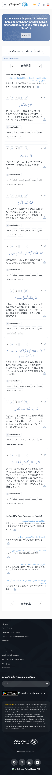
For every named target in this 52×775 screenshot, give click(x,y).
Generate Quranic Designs (12, 632)
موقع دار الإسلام (8, 650)
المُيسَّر (15, 132)
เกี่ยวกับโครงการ (8, 628)
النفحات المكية (11, 136)
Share (24, 35)
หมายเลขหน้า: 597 (12, 58)
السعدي (27, 132)
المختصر (21, 132)
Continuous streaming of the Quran (15, 636)
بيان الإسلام (6, 663)
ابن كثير (34, 132)
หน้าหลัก (5, 624)
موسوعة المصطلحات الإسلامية (13, 659)
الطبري (40, 132)
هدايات (20, 136)
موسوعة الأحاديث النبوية (10, 655)
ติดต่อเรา (5, 640)
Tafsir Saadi (6, 667)
